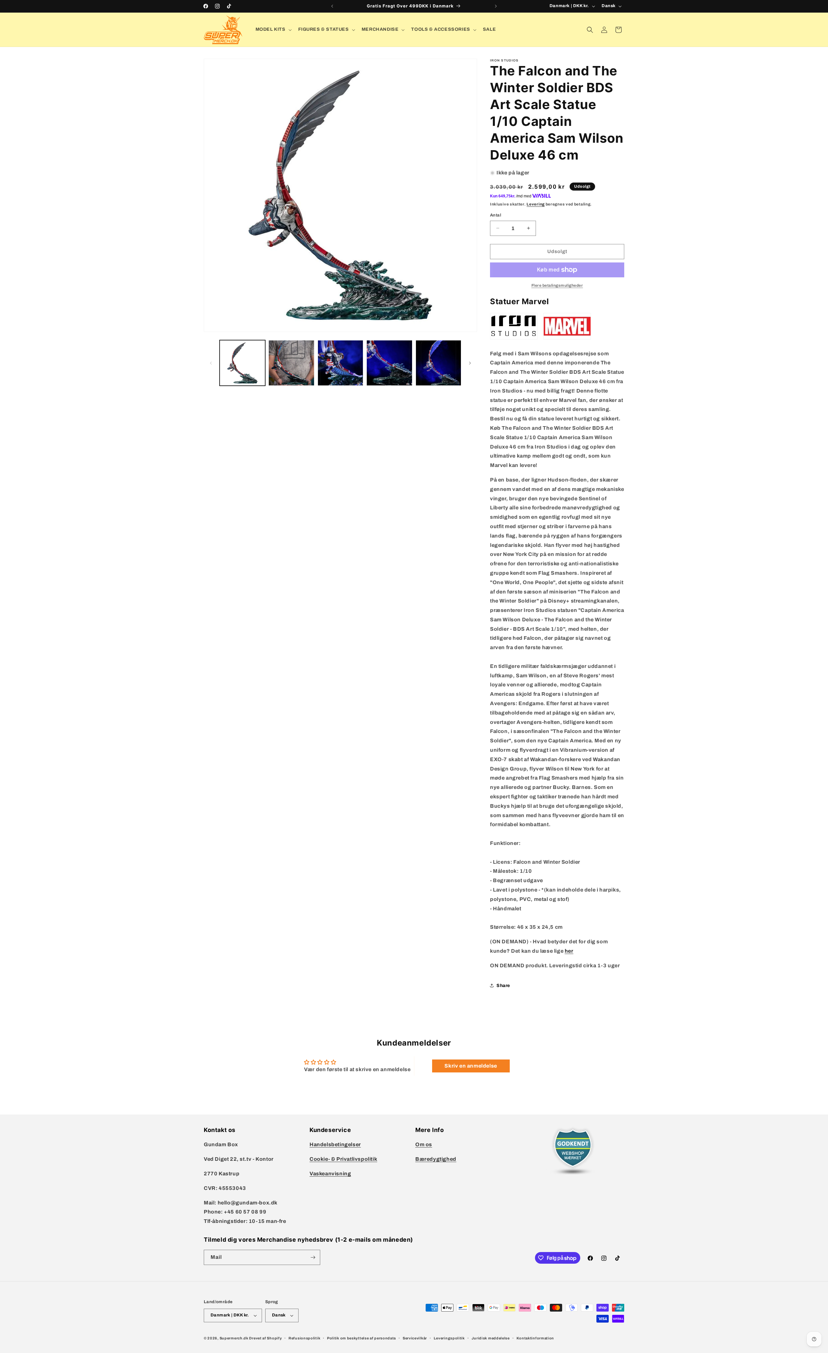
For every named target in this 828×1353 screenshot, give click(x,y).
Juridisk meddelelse (491, 1338)
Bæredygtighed (435, 1159)
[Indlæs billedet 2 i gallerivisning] (291, 363)
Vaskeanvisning (330, 1173)
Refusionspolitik (304, 1338)
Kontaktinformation (535, 1338)
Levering (536, 204)
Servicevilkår (415, 1338)
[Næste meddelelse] (496, 6)
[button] (273, 29)
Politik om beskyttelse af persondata (361, 1338)
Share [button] (503, 985)
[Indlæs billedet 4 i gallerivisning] (389, 363)
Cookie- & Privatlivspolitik (343, 1159)
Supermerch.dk (234, 1338)
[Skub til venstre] (211, 363)
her (569, 951)
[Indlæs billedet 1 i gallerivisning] (242, 363)
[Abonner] (313, 1257)
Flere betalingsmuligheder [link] (557, 285)
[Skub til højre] (470, 363)
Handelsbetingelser (335, 1144)
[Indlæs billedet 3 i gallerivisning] (340, 363)
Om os (423, 1144)
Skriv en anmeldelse (470, 1066)
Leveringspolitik (449, 1338)
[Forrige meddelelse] (332, 6)
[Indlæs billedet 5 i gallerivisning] (438, 363)
